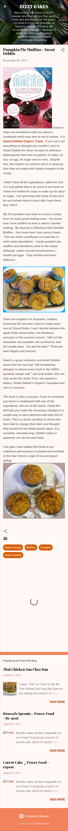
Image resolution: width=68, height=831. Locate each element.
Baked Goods (13, 547)
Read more (57, 702)
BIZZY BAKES (34, 6)
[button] (62, 51)
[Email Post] (5, 540)
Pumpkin (45, 547)
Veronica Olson (42, 823)
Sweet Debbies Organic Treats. (23, 141)
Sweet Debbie (13, 555)
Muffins (31, 547)
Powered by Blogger (36, 816)
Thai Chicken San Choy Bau (25, 669)
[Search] (62, 7)
